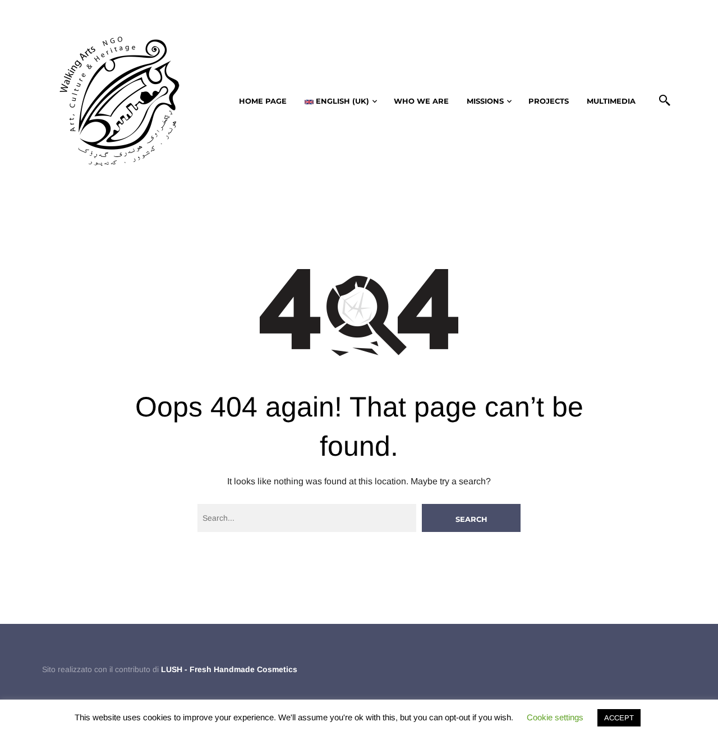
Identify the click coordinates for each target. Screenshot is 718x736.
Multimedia (611, 100)
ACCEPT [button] (619, 718)
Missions (485, 100)
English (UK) (341, 100)
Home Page (263, 100)
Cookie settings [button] (555, 717)
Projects (548, 100)
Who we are (421, 100)
